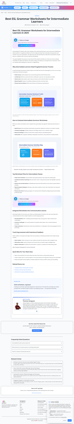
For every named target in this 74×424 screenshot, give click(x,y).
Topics (27, 2)
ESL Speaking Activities (42, 404)
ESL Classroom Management (43, 410)
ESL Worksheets (41, 402)
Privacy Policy (63, 417)
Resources (33, 2)
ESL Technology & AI (41, 409)
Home (2, 12)
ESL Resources (18, 2)
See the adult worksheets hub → (21, 291)
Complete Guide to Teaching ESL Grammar (24, 267)
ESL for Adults (40, 407)
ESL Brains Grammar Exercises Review (23, 269)
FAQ (20, 405)
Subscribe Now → (37, 330)
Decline (64, 420)
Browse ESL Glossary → (37, 393)
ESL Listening (40, 414)
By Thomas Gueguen (45, 24)
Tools (41, 2)
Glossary (21, 409)
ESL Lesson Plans (41, 405)
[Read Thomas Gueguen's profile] (17, 306)
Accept (69, 420)
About (46, 2)
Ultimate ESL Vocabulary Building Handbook (24, 272)
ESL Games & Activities (42, 412)
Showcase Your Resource (62, 2)
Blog (24, 2)
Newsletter (52, 2)
